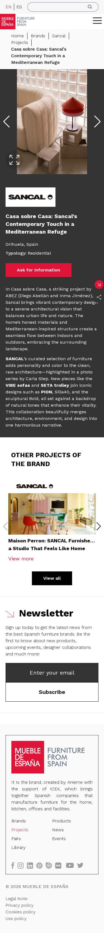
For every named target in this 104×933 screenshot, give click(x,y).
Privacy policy (20, 905)
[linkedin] (31, 865)
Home (17, 35)
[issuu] (50, 865)
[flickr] (60, 865)
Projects (19, 42)
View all (52, 578)
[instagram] (22, 865)
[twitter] (82, 865)
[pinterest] (41, 865)
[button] (97, 20)
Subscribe (52, 692)
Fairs (16, 838)
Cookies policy (20, 911)
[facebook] (14, 865)
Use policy (16, 918)
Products (61, 821)
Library (18, 847)
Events (59, 838)
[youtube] (71, 865)
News (58, 829)
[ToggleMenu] (97, 20)
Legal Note (16, 898)
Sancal (58, 35)
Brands (38, 35)
